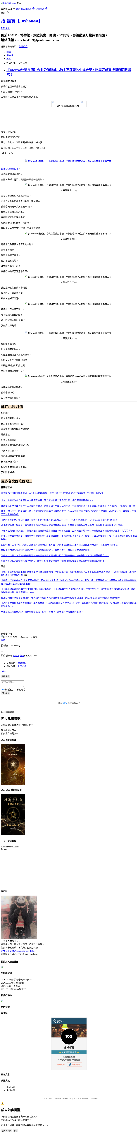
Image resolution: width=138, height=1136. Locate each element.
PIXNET (49, 1098)
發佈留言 (5, 693)
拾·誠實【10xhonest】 (22, 21)
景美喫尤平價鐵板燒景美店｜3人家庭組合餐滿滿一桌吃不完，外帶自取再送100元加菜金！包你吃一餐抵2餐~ (53, 493)
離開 (15, 1131)
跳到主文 (5, 28)
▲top (3, 671)
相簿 (8, 52)
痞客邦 (16, 655)
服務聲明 (94, 1098)
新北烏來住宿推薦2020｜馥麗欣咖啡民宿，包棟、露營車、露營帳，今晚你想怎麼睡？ (42, 612)
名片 (8, 58)
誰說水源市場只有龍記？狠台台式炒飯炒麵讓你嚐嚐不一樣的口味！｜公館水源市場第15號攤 (45, 550)
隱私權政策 (84, 1098)
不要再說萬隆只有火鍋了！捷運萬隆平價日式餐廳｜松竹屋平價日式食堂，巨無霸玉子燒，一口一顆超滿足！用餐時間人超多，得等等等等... (67, 531)
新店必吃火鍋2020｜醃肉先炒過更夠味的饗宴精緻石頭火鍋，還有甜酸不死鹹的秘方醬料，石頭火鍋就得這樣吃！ (55, 555)
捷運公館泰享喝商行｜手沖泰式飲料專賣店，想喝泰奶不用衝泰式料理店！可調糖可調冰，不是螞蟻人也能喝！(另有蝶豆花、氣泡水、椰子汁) (68, 506)
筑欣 (3, 640)
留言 (22, 655)
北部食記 (22, 666)
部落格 (9, 55)
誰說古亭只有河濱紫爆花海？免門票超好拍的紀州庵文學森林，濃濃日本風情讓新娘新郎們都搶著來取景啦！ (53, 561)
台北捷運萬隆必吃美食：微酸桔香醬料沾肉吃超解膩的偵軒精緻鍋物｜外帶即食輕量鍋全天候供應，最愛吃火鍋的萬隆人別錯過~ (62, 525)
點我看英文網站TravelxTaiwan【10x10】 (20, 951)
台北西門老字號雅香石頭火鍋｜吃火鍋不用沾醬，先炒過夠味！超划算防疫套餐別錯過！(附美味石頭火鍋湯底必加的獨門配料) (61, 598)
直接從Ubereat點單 (10, 169)
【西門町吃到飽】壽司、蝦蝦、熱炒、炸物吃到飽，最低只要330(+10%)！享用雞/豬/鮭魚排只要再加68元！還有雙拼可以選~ (60, 520)
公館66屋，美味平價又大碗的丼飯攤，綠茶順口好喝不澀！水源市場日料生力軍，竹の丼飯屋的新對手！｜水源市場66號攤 (59, 545)
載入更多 (5, 676)
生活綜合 (23, 46)
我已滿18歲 (6, 1131)
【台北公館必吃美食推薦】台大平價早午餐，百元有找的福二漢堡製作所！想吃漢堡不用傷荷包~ (47, 500)
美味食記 (22, 663)
